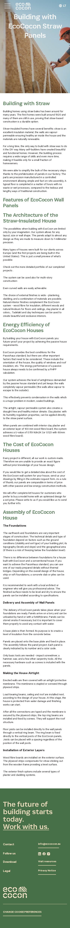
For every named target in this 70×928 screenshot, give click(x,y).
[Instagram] (48, 853)
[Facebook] (44, 853)
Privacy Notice (47, 870)
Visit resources (47, 861)
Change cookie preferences (22, 912)
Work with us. (26, 826)
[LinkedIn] (39, 853)
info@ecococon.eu (49, 844)
